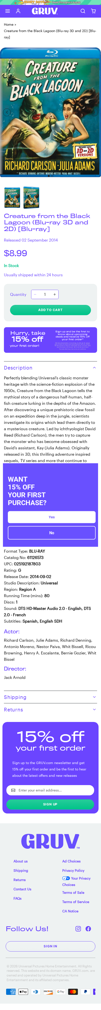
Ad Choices (71, 861)
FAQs (17, 898)
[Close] (92, 469)
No (51, 533)
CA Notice (70, 911)
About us (20, 861)
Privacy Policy (73, 870)
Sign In (50, 946)
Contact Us (22, 889)
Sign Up (50, 804)
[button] (7, 11)
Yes (52, 517)
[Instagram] (78, 929)
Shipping (20, 870)
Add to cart (50, 310)
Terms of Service (75, 902)
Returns (19, 880)
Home (8, 24)
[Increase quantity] (55, 294)
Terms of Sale (73, 892)
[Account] (18, 11)
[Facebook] (88, 929)
